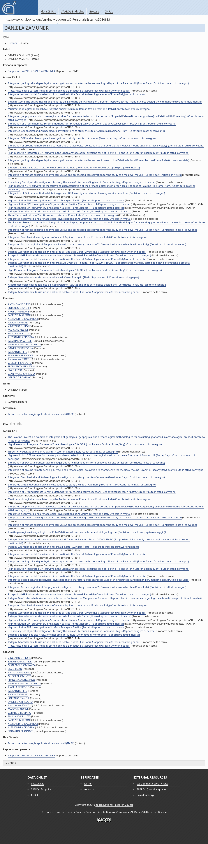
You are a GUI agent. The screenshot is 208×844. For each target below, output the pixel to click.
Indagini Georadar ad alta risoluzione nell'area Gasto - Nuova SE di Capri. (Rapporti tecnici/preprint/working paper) (74, 292)
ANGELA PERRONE (18, 311)
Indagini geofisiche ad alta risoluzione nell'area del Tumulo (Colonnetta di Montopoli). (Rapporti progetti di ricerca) (74, 167)
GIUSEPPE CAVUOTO (20, 362)
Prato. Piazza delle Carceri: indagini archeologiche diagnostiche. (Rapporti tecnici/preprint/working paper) (69, 90)
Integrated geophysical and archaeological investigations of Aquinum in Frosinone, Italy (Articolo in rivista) (69, 218)
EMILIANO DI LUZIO (19, 333)
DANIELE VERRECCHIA (20, 348)
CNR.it (109, 11)
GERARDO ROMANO (19, 377)
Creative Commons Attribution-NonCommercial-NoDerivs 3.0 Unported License (121, 812)
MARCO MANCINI (18, 330)
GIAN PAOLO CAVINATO (21, 373)
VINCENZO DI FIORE (19, 326)
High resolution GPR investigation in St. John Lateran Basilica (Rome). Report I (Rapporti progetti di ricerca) (69, 204)
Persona (13, 43)
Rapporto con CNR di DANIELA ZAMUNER (31, 71)
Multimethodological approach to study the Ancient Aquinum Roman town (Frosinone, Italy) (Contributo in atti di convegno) (79, 109)
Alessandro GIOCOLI (20, 359)
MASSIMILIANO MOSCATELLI (24, 344)
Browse (94, 11)
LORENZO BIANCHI (19, 308)
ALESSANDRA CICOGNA (21, 337)
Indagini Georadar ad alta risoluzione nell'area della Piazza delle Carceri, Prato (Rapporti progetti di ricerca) (69, 211)
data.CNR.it (48, 11)
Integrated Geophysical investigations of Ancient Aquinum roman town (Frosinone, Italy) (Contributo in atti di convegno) (77, 237)
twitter (88, 783)
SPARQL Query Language (151, 789)
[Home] (19, 7)
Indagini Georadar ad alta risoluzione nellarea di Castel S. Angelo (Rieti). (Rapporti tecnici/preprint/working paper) (73, 277)
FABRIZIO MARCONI (19, 315)
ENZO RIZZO (15, 370)
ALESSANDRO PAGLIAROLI (23, 319)
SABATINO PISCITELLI (20, 341)
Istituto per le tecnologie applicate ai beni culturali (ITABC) (41, 414)
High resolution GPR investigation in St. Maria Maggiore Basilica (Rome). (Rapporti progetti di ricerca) (66, 200)
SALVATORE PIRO (17, 351)
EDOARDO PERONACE (20, 355)
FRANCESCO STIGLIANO (21, 366)
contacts (89, 789)
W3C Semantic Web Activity (152, 783)
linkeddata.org (145, 795)
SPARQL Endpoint (72, 11)
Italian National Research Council (114, 804)
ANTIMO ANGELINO (19, 304)
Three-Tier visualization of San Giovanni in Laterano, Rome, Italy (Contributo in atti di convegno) (63, 215)
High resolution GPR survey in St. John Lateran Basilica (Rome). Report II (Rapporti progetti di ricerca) (66, 207)
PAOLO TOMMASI (18, 322)
